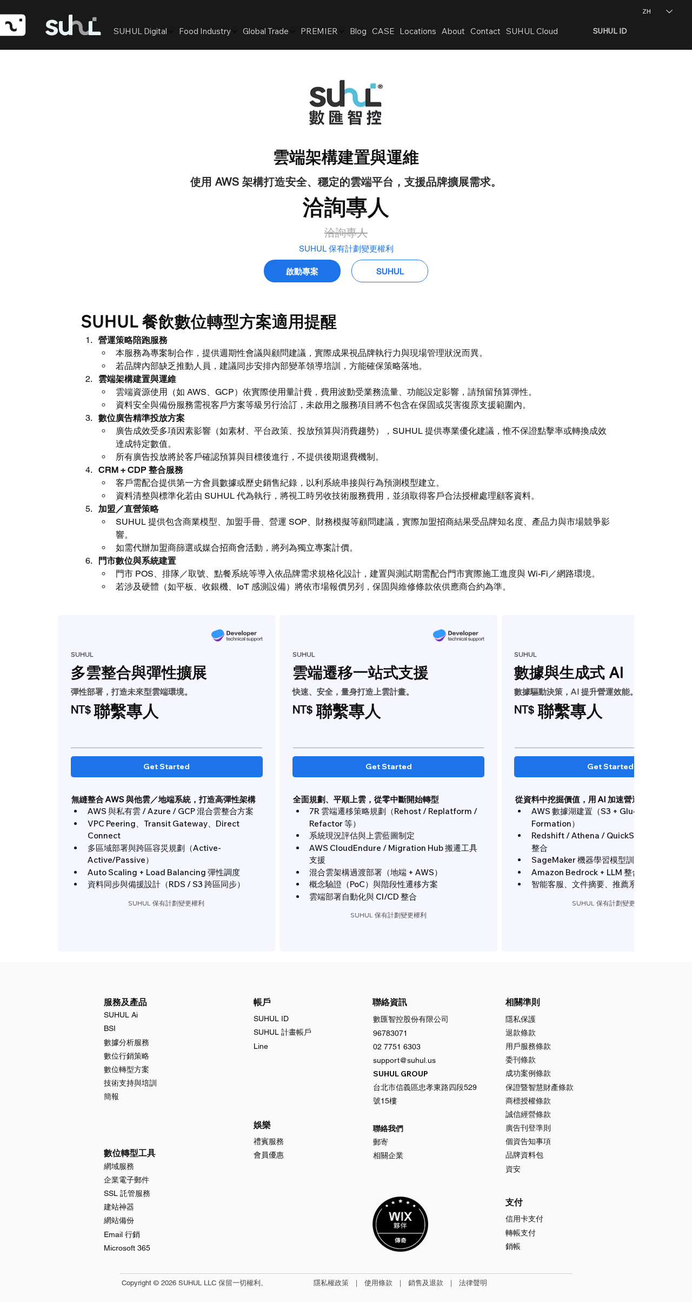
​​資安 (513, 1169)
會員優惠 (269, 1155)
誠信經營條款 (528, 1114)
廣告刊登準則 (528, 1127)
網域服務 (119, 1166)
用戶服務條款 (528, 1046)
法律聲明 (473, 1283)
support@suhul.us (404, 1060)
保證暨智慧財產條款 (539, 1087)
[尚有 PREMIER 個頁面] (341, 31)
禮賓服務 (269, 1141)
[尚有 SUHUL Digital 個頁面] (171, 31)
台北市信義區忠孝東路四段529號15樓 (425, 1087)
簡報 (111, 1096)
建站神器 (119, 1206)
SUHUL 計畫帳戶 (282, 1032)
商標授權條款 (528, 1100)
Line (261, 1046)
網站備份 (119, 1220)
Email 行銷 (122, 1234)
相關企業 (388, 1155)
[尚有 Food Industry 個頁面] (234, 31)
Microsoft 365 (127, 1248)
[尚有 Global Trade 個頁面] (292, 31)
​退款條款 (520, 1032)
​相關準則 (522, 1002)
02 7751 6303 (397, 1046)
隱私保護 (520, 1019)
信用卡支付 (524, 1218)
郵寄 (380, 1142)
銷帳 (513, 1246)
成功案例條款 (528, 1073)
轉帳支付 (520, 1232)
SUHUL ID (271, 1018)
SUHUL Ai (121, 1014)
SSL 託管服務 (127, 1193)
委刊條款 (520, 1059)
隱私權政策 (331, 1283)
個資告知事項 (528, 1141)
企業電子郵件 (126, 1179)
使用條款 (378, 1283)
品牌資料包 (524, 1155)
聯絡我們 (388, 1128)
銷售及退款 (425, 1283)
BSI (110, 1028)
